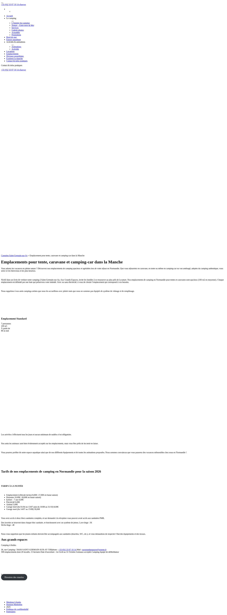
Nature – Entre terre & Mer (23, 25)
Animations (16, 47)
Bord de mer (11, 37)
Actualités (16, 32)
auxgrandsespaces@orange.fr (94, 549)
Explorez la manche (14, 58)
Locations (10, 51)
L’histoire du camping (21, 23)
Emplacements (12, 54)
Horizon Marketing (14, 604)
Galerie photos (18, 30)
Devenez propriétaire (15, 56)
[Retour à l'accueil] (20, 253)
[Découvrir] (66, 430)
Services (15, 28)
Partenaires (10, 612)
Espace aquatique (13, 39)
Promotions (16, 35)
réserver (22, 4)
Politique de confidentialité (17, 609)
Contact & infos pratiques (16, 61)
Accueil (9, 16)
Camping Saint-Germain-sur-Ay (14, 255)
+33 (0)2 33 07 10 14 (10, 4)
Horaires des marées (14, 577)
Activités (15, 49)
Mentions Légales (13, 602)
